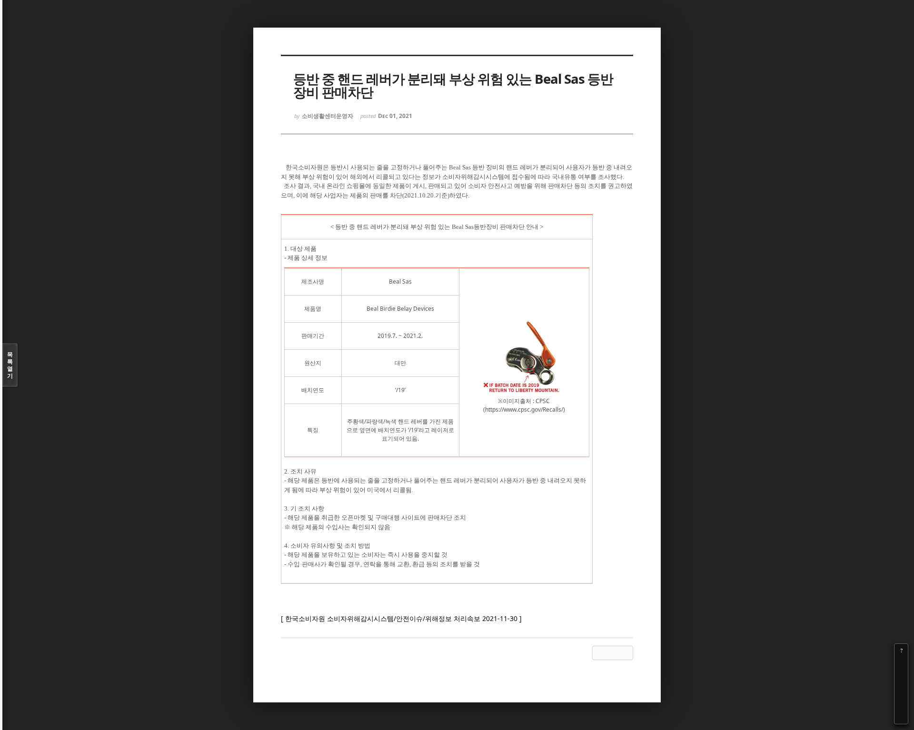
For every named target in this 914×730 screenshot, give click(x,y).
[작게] (901, 677)
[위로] (901, 690)
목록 (10, 365)
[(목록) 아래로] (901, 703)
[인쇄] (901, 717)
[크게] (901, 664)
